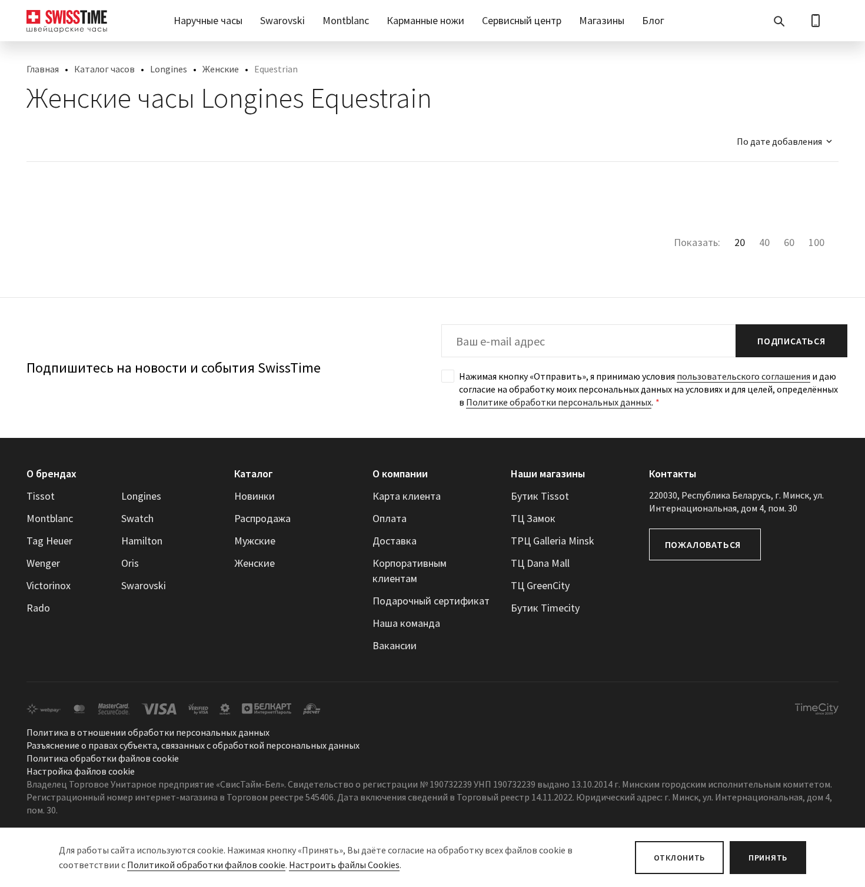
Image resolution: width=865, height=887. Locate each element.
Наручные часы (208, 20)
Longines (168, 69)
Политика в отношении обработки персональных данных (148, 732)
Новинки (254, 496)
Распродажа (262, 518)
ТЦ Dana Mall (540, 563)
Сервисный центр (521, 20)
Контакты (672, 473)
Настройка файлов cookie (80, 771)
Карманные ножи (425, 20)
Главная (42, 69)
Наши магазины (548, 473)
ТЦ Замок (533, 518)
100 (816, 242)
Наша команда (406, 623)
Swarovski (282, 20)
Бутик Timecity (545, 607)
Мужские (254, 540)
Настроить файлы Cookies (344, 865)
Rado (38, 607)
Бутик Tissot (540, 496)
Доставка (394, 540)
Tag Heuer (49, 540)
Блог (653, 20)
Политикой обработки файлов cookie (206, 865)
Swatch (137, 518)
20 (739, 242)
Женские (220, 69)
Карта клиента (406, 496)
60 (789, 242)
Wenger (43, 563)
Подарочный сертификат (431, 600)
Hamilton (141, 540)
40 (764, 242)
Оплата (389, 518)
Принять (767, 857)
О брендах (51, 473)
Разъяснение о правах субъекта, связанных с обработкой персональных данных (193, 745)
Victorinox (48, 585)
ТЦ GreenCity (540, 585)
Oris (130, 563)
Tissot (40, 496)
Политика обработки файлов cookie (102, 758)
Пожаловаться (703, 544)
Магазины (601, 20)
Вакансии (394, 645)
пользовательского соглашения (743, 376)
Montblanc (345, 20)
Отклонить (679, 857)
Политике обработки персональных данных (558, 402)
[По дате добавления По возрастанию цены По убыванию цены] (779, 141)
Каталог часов (104, 69)
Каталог (253, 473)
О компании (400, 473)
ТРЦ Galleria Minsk (552, 540)
